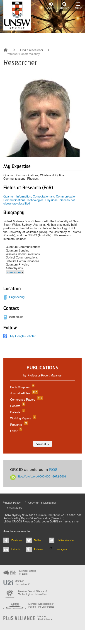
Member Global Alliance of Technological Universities (32, 593)
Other (15, 431)
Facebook (16, 540)
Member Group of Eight (27, 572)
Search (64, 7)
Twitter (37, 540)
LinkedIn (15, 549)
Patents (17, 412)
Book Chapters (21, 387)
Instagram (62, 549)
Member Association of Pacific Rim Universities (41, 605)
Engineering (16, 297)
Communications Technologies (23, 200)
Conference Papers (26, 399)
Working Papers (22, 418)
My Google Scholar (22, 336)
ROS (53, 469)
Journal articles (23, 393)
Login (50, 7)
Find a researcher (31, 50)
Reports (17, 406)
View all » (42, 444)
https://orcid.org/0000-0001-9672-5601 (41, 476)
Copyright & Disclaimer (42, 502)
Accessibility (14, 508)
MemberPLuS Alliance (44, 618)
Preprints (18, 424)
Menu (78, 7)
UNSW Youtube (65, 540)
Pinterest (39, 549)
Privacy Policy (12, 502)
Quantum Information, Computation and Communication (39, 196)
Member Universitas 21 (23, 582)
